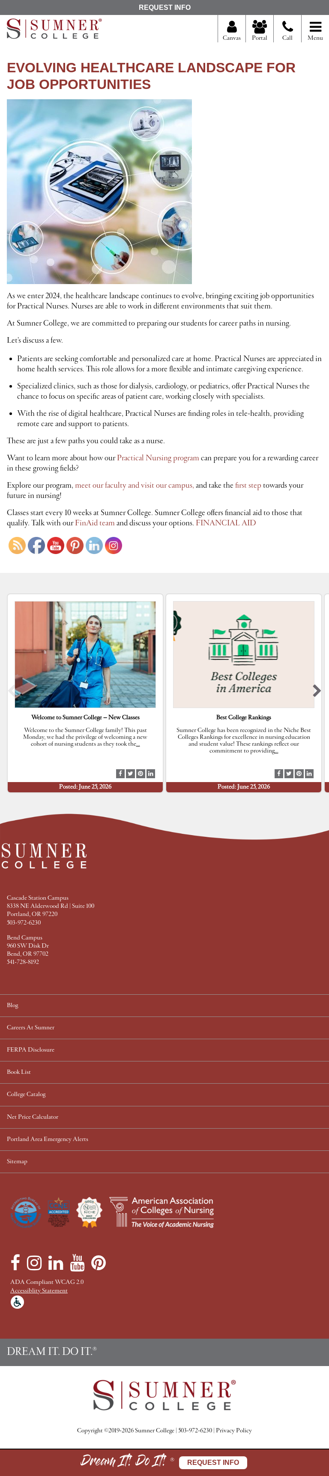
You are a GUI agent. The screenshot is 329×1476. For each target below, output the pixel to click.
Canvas (232, 38)
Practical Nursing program (158, 458)
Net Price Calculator (32, 1117)
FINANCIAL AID (226, 523)
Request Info (165, 7)
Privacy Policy (234, 1431)
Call (287, 38)
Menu (315, 38)
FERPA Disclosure (30, 1050)
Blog (12, 1006)
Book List (19, 1072)
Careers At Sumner (30, 1028)
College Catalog (26, 1095)
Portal (259, 38)
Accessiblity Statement (39, 1291)
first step (248, 485)
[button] (12, 693)
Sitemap (17, 1162)
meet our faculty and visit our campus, (134, 485)
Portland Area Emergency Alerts (47, 1139)
